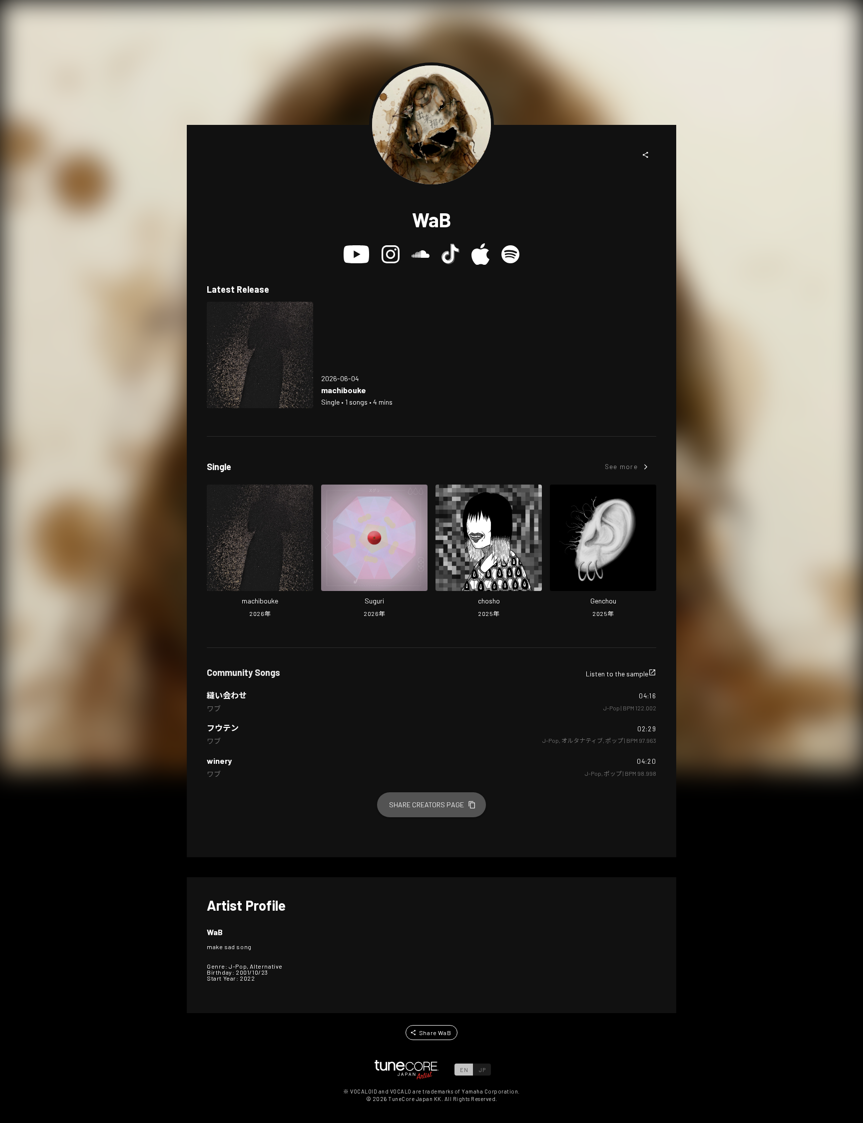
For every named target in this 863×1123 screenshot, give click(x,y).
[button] (645, 155)
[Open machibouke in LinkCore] (260, 355)
